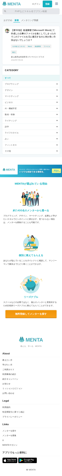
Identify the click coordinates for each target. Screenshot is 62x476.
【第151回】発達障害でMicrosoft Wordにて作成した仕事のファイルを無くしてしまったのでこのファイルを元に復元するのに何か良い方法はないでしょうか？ (33, 35)
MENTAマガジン (9, 445)
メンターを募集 (9, 435)
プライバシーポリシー (12, 416)
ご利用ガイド (8, 369)
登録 (47, 4)
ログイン (36, 4)
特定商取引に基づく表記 (13, 412)
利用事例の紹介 (9, 374)
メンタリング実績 (29, 20)
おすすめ (8, 20)
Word (30, 46)
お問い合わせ (8, 393)
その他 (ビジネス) (18, 46)
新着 (17, 20)
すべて (8, 78)
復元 (13, 52)
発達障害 (38, 46)
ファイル (47, 46)
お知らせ (6, 383)
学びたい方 (7, 364)
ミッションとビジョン (12, 388)
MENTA (32, 469)
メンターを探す (9, 431)
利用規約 (6, 407)
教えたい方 (7, 360)
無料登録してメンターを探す (31, 313)
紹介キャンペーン (10, 379)
